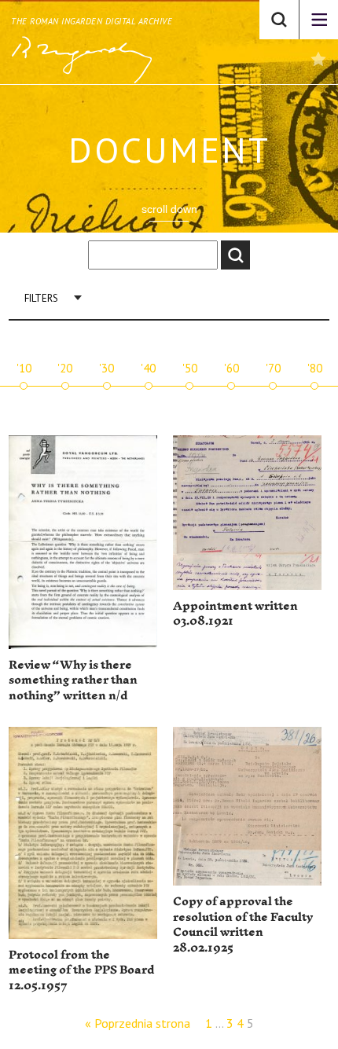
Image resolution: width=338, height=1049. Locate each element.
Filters (41, 298)
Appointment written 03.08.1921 (235, 614)
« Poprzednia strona (137, 1023)
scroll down (169, 209)
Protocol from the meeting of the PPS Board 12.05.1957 (81, 970)
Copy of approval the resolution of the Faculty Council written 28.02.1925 (243, 925)
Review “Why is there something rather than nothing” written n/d (73, 680)
